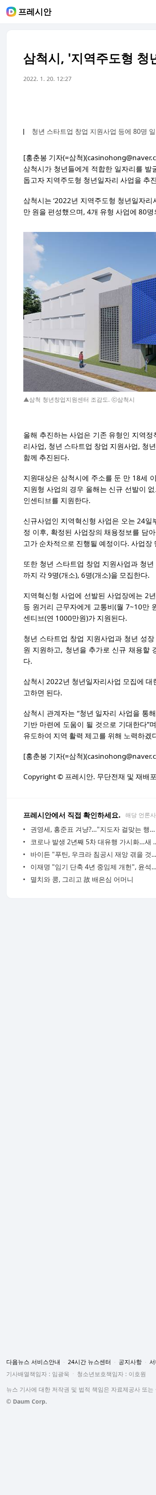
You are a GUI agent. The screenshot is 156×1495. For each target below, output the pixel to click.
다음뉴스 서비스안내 (33, 1362)
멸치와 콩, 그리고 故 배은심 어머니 (82, 879)
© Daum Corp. (26, 1401)
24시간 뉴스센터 (89, 1362)
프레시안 (35, 12)
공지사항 (130, 1362)
